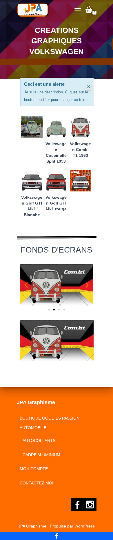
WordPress (84, 526)
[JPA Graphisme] (35, 10)
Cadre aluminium (41, 454)
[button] (26, 285)
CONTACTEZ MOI (36, 483)
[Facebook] (56, 536)
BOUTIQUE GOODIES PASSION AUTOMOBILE (49, 423)
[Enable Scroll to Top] (101, 528)
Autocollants (39, 440)
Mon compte (34, 468)
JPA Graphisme (32, 526)
